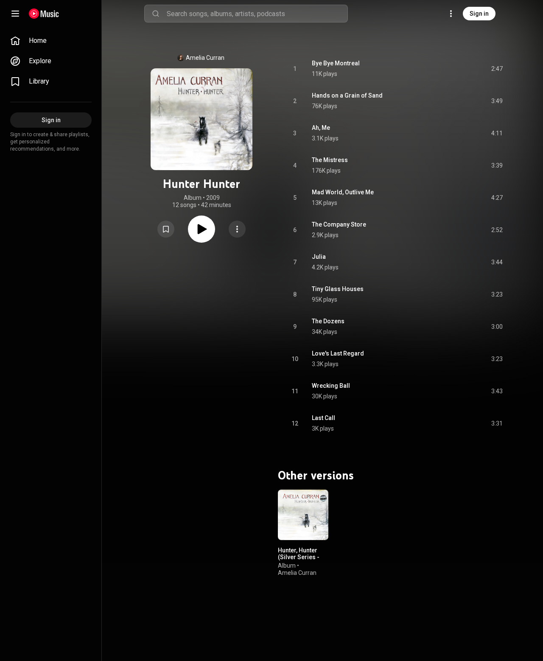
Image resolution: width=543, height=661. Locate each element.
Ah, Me (321, 127)
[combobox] (257, 13)
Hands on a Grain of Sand (347, 95)
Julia (319, 256)
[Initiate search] (155, 13)
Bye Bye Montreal (336, 63)
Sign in (479, 13)
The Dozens (328, 321)
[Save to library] (166, 229)
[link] (50, 41)
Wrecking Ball (331, 385)
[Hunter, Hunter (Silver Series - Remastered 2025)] (303, 515)
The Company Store (339, 224)
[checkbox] (497, 69)
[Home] (44, 13)
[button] (165, 229)
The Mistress (330, 160)
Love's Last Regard (338, 353)
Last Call (323, 418)
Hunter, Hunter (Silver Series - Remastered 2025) (298, 560)
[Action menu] (237, 229)
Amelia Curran (205, 57)
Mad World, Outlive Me (343, 192)
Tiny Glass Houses (338, 289)
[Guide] (15, 13)
